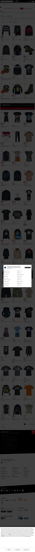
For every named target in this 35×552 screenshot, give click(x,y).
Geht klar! (9, 549)
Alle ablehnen (17, 549)
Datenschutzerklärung (28, 536)
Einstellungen (26, 549)
